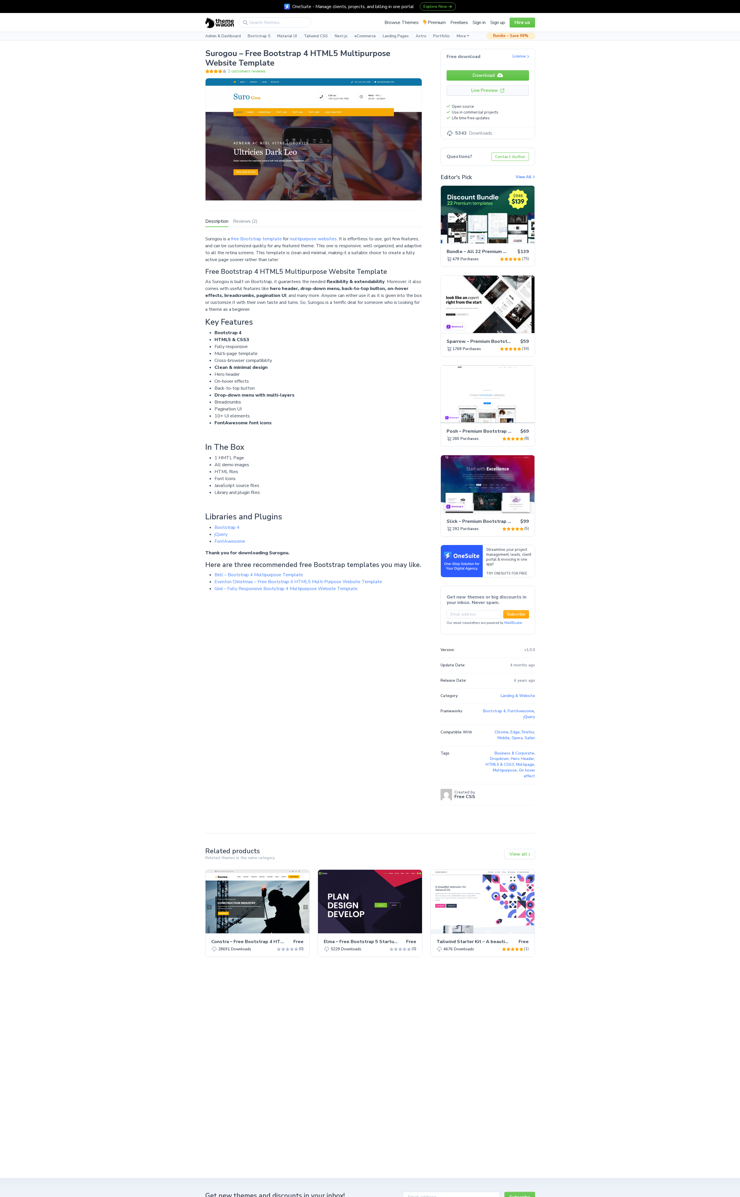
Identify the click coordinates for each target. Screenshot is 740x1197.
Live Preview (485, 90)
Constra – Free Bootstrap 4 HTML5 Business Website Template (283, 941)
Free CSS (464, 796)
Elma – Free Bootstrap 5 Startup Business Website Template (393, 941)
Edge (515, 732)
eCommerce (365, 36)
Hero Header (522, 758)
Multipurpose (505, 770)
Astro (421, 36)
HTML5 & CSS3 (500, 764)
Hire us (522, 22)
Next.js (341, 36)
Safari (530, 738)
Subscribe (516, 614)
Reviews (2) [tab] (245, 221)
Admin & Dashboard (223, 36)
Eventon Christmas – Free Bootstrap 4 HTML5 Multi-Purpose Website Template (298, 582)
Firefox (528, 732)
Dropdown (499, 758)
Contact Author (510, 156)
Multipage (525, 764)
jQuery (220, 534)
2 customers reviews (247, 71)
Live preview (514, 236)
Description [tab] (216, 221)
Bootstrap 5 (259, 36)
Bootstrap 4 (227, 527)
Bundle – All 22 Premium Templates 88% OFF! (499, 251)
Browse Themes (401, 22)
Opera (517, 738)
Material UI (287, 36)
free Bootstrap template (256, 239)
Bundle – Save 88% (510, 35)
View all (518, 854)
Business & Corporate (514, 753)
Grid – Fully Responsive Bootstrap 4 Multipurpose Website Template (286, 589)
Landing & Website (518, 695)
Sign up (497, 22)
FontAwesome (229, 541)
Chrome (501, 732)
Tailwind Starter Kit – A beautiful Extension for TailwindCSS (504, 941)
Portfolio (441, 36)
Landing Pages (396, 36)
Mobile (503, 738)
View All (524, 177)
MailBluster (513, 623)
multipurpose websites (313, 239)
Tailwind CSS (316, 36)
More (461, 36)
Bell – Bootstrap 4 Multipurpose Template (258, 575)
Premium (436, 22)
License (520, 56)
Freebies (459, 22)
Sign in (479, 22)
